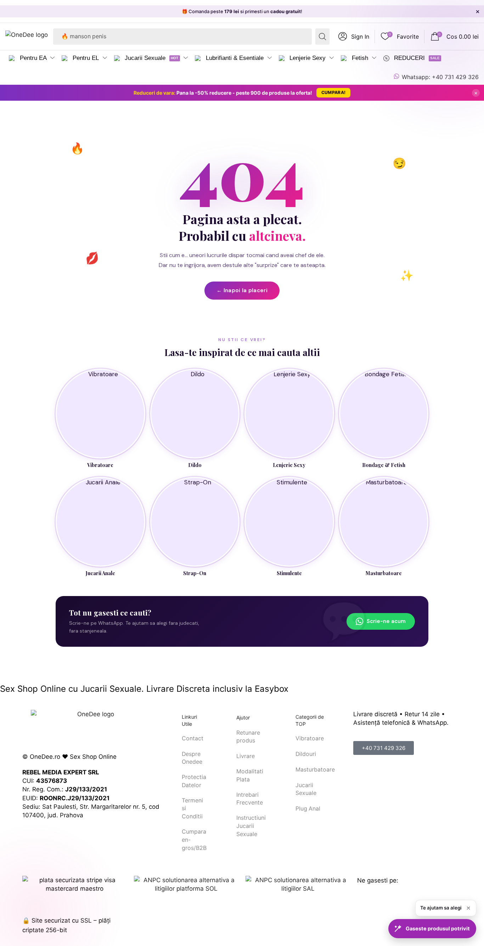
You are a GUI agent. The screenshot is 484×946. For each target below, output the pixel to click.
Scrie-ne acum (386, 621)
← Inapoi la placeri (242, 290)
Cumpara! (333, 92)
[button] (353, 36)
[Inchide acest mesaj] (468, 908)
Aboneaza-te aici (306, 11)
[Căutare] (322, 36)
